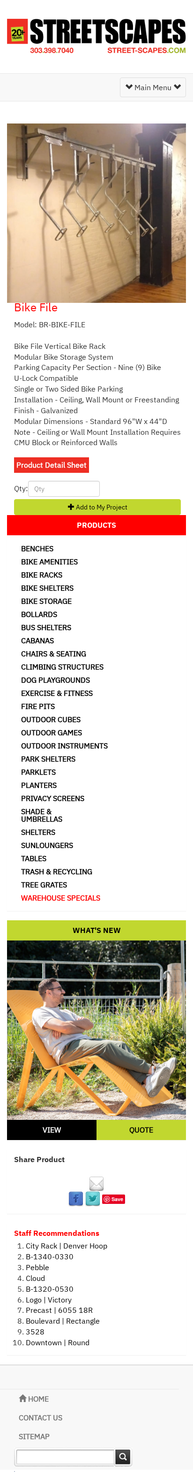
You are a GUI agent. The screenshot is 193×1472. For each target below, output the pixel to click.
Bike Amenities (49, 561)
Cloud (35, 1278)
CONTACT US (40, 1417)
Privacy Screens (52, 798)
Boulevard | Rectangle (63, 1321)
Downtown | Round (57, 1342)
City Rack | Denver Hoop (66, 1245)
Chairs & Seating (53, 653)
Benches (37, 548)
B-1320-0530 (50, 1289)
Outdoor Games (51, 732)
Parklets (38, 772)
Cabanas (37, 640)
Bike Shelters (47, 588)
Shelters (38, 832)
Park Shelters (48, 758)
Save (117, 1198)
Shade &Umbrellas (41, 815)
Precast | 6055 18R (59, 1310)
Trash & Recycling (56, 871)
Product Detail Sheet (51, 465)
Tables (33, 858)
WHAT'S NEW (97, 930)
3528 (35, 1331)
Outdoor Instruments (64, 745)
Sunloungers (47, 845)
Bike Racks (41, 574)
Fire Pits (38, 706)
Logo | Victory (49, 1299)
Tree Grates (44, 884)
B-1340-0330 (50, 1256)
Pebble (37, 1267)
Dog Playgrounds (55, 680)
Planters (39, 785)
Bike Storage (46, 601)
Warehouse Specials (60, 897)
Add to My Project (100, 507)
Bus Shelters (46, 627)
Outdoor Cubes (51, 719)
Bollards (39, 614)
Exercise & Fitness (57, 693)
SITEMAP (34, 1436)
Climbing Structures (62, 666)
